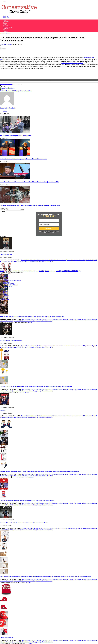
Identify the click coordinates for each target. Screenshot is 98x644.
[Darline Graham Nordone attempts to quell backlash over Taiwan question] (15, 155)
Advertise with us (7, 286)
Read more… (49, 80)
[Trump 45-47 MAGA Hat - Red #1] (4, 602)
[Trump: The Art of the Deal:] (6, 249)
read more (29, 322)
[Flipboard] (11, 88)
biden (2, 271)
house (23, 271)
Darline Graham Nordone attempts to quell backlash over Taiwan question (23, 159)
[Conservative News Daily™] (19, 13)
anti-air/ (64, 63)
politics (41, 271)
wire (80, 271)
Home (4, 20)
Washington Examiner (5, 33)
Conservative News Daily (6, 44)
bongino (6, 271)
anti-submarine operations (75, 63)
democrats (14, 271)
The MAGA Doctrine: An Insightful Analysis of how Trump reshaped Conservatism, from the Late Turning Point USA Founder (27, 500)
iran (30, 271)
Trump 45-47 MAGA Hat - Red (6, 637)
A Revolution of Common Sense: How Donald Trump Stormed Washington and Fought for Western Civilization (24, 522)
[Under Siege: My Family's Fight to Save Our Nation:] (6, 335)
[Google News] (4, 88)
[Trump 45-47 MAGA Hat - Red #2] (4, 610)
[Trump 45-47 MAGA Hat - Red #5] (4, 634)
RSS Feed (5, 29)
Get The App (6, 28)
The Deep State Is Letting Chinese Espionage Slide (15, 135)
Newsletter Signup (7, 27)
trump (58, 270)
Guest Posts (6, 31)
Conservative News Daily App (10, 284)
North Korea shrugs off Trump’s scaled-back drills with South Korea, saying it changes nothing (30, 205)
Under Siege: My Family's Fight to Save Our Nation (11, 340)
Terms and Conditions (8, 283)
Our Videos (6, 21)
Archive (5, 23)
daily (10, 271)
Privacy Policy (6, 282)
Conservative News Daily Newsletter (12, 280)
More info (48, 260)
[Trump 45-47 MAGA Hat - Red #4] (4, 626)
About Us (5, 25)
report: (47, 271)
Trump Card (2, 410)
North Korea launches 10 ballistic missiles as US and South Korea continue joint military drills (29, 182)
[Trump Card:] (4, 405)
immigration (27, 271)
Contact (5, 24)
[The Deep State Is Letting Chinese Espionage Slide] (15, 132)
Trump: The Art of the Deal (6, 254)
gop (19, 271)
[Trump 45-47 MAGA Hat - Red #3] (4, 618)
